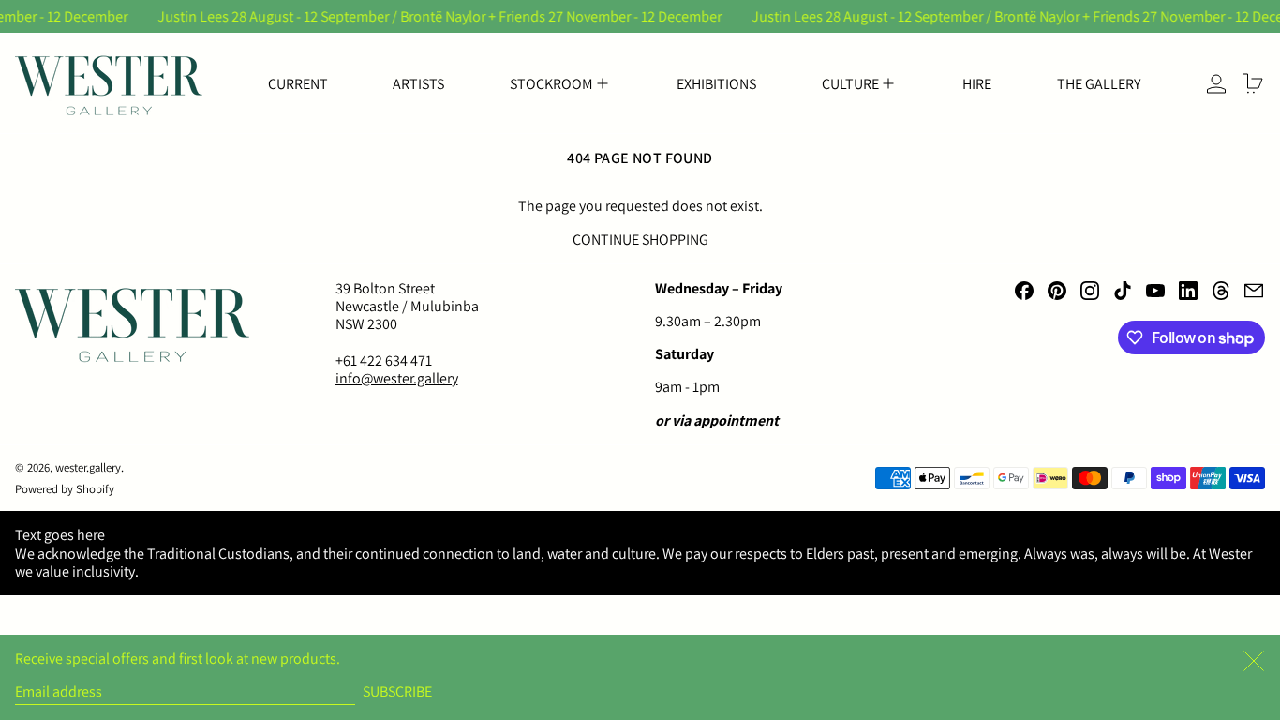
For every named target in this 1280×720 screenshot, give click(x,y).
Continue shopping (640, 239)
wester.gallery (88, 467)
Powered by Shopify (64, 489)
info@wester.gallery (396, 378)
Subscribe (397, 691)
